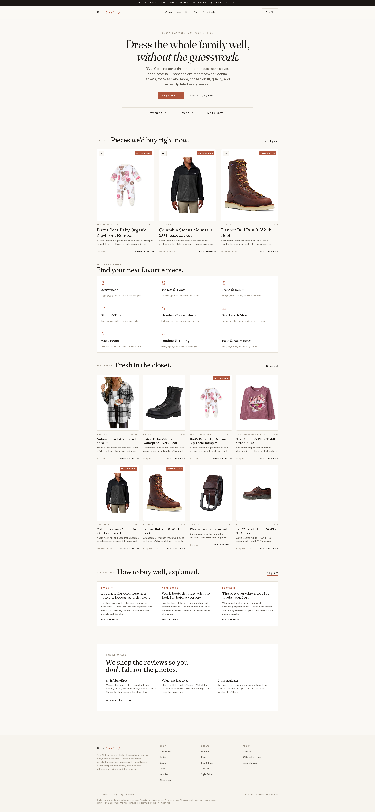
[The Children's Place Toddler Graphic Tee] (257, 403)
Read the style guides (201, 95)
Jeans (163, 763)
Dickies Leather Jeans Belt (209, 529)
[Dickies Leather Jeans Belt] (211, 493)
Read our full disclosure (119, 700)
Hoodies (164, 774)
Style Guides (209, 12)
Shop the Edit (171, 95)
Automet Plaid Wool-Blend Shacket (116, 441)
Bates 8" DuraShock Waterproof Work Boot (160, 441)
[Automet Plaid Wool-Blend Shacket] (118, 403)
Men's (204, 757)
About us (247, 751)
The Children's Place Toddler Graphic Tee (257, 441)
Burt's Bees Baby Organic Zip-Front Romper (121, 232)
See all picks (271, 141)
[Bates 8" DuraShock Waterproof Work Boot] (164, 403)
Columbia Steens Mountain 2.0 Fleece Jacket (185, 232)
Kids (187, 12)
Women (168, 12)
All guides (272, 573)
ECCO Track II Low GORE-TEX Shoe (256, 531)
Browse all (272, 366)
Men (179, 12)
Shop (196, 12)
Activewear (165, 751)
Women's (206, 751)
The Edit (270, 12)
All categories (166, 780)
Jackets (164, 757)
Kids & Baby (207, 763)
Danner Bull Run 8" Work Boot (246, 232)
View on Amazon (144, 251)
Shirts (162, 768)
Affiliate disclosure (252, 757)
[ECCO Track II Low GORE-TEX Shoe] (257, 493)
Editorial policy (250, 763)
